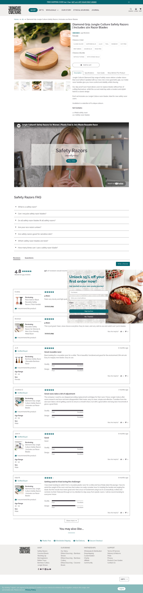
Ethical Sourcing (81, 10)
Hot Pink (123, 44)
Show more (70, 521)
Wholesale (51, 10)
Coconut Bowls (43, 553)
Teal (107, 44)
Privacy (110, 558)
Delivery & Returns (114, 553)
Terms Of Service (113, 551)
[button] (80, 32)
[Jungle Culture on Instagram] (45, 569)
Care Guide (101, 73)
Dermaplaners (42, 558)
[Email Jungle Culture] (50, 569)
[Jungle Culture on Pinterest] (43, 569)
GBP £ (123, 579)
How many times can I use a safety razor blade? (36, 248)
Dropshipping (89, 553)
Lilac (100, 44)
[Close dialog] (141, 271)
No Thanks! (89, 317)
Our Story (66, 10)
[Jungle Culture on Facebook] (38, 569)
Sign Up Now (89, 311)
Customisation (89, 556)
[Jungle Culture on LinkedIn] (48, 569)
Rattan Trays (41, 560)
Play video (71, 161)
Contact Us (111, 563)
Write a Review (123, 264)
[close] (129, 2)
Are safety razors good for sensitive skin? (33, 234)
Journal (95, 10)
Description (78, 73)
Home (16, 19)
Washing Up (41, 556)
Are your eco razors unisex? (28, 227)
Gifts (41, 10)
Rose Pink (98, 49)
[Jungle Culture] (14, 10)
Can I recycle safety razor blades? (30, 214)
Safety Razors (42, 551)
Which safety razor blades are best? (31, 241)
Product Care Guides (114, 560)
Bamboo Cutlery (43, 563)
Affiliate (86, 560)
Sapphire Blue (91, 44)
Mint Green (77, 49)
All (23, 19)
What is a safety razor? (26, 207)
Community (88, 563)
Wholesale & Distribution (93, 551)
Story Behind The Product (116, 73)
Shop (33, 10)
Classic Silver (78, 44)
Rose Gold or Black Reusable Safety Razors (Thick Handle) (33, 302)
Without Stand (79, 57)
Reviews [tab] (16, 258)
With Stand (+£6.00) (93, 57)
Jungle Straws (42, 565)
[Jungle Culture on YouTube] (41, 569)
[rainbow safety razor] (42, 51)
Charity (86, 558)
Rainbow (114, 44)
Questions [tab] (29, 258)
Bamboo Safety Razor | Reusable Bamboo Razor (33, 361)
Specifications (89, 73)
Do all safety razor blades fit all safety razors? (35, 220)
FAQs (109, 556)
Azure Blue (88, 49)
